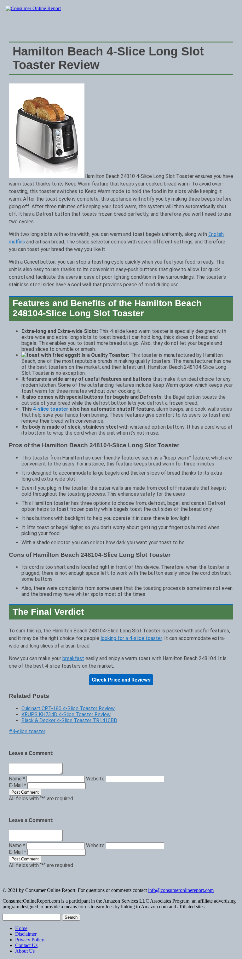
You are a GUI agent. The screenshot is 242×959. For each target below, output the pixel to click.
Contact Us (26, 945)
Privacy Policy (29, 939)
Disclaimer (26, 934)
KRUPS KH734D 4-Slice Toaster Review (66, 714)
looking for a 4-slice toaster (131, 638)
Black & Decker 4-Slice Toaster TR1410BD (69, 720)
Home (21, 928)
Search (71, 917)
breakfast (73, 658)
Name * (17, 779)
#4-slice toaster (27, 731)
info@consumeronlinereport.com (181, 890)
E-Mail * (17, 785)
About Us (25, 951)
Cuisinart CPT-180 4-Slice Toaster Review (68, 708)
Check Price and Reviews (121, 680)
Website (95, 779)
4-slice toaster (50, 409)
